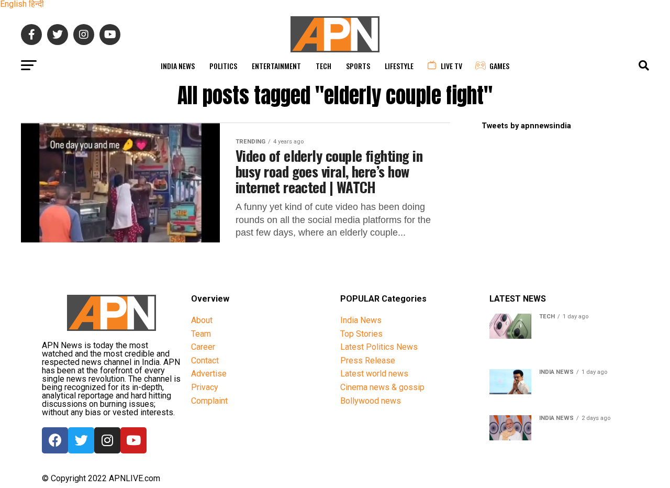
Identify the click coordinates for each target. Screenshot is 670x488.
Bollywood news (370, 401)
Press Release (367, 360)
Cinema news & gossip (382, 387)
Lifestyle (399, 65)
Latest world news (374, 374)
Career (203, 347)
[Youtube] (133, 440)
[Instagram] (107, 440)
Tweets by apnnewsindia (526, 125)
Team (201, 334)
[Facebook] (55, 440)
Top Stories (361, 334)
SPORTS (358, 65)
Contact (205, 360)
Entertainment (276, 65)
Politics (223, 65)
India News (178, 65)
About (202, 320)
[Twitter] (81, 440)
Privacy (204, 387)
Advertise (209, 374)
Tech (323, 65)
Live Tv (451, 65)
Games (499, 65)
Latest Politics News (379, 347)
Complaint (209, 401)
